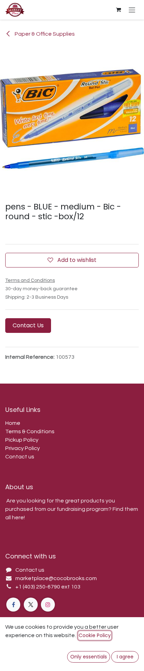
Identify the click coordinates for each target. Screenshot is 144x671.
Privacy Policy (22, 448)
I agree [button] (125, 656)
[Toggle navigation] (132, 9)
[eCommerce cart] (118, 9)
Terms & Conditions (30, 431)
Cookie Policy (95, 635)
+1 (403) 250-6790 (38, 587)
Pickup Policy (21, 440)
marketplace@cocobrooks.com (56, 578)
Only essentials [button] (88, 656)
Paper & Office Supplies (44, 34)
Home (12, 423)
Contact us (19, 456)
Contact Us (28, 325)
